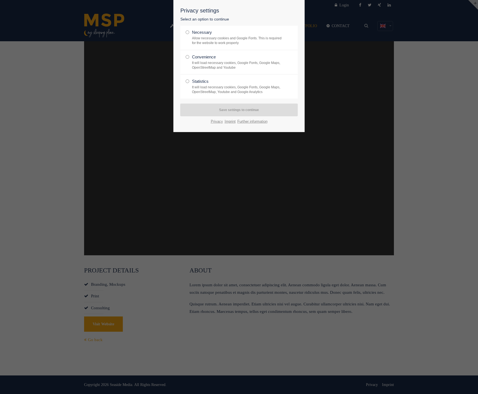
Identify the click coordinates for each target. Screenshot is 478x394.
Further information (252, 121)
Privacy (217, 121)
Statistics (236, 86)
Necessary (237, 37)
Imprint (230, 121)
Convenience (236, 62)
